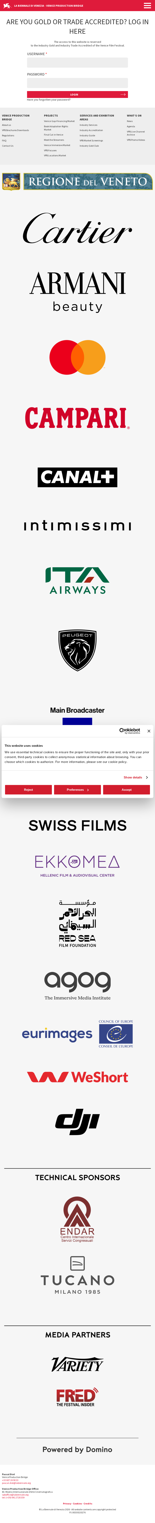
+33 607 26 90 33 (10, 1480)
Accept (127, 789)
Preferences (75, 789)
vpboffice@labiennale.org (15, 1494)
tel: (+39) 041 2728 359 (13, 1497)
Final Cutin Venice (53, 134)
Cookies (77, 1503)
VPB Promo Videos (136, 139)
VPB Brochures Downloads (15, 130)
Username (36, 53)
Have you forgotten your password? (49, 99)
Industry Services (88, 124)
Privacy (67, 1503)
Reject (28, 789)
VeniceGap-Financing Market (59, 121)
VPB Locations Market (55, 155)
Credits (88, 1503)
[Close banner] (149, 731)
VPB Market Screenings (91, 140)
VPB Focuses (50, 150)
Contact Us (7, 145)
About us (6, 124)
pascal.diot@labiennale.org (16, 1482)
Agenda (131, 126)
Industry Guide (87, 135)
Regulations (8, 135)
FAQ (4, 140)
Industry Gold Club (89, 145)
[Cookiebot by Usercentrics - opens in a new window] (122, 731)
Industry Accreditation (91, 130)
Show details (133, 777)
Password (35, 74)
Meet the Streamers (54, 139)
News (130, 121)
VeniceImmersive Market (57, 145)
